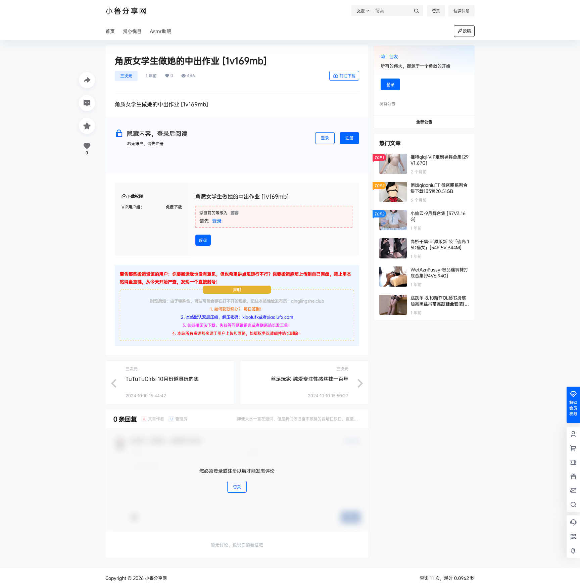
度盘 (203, 240)
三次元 (126, 76)
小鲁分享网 (155, 578)
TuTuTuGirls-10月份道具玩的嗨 (162, 378)
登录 (436, 11)
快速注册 (461, 11)
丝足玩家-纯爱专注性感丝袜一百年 (309, 378)
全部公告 (424, 122)
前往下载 (347, 76)
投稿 (467, 31)
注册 (349, 138)
